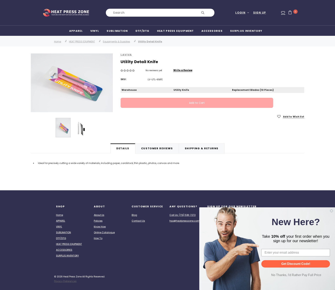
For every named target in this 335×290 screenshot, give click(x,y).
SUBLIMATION (63, 232)
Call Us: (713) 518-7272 (182, 215)
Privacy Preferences (65, 281)
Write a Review (182, 70)
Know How (100, 226)
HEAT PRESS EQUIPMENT (82, 41)
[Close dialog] (331, 211)
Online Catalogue (104, 232)
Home (57, 41)
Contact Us (138, 220)
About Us (99, 215)
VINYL (59, 226)
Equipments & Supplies (116, 41)
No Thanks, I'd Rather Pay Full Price (296, 275)
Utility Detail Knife (150, 41)
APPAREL (60, 220)
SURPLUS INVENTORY (67, 255)
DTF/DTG (61, 238)
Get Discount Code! (295, 263)
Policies (98, 220)
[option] (72, 82)
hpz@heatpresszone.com (184, 220)
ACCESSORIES (64, 249)
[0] (288, 12)
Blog (134, 215)
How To (98, 238)
